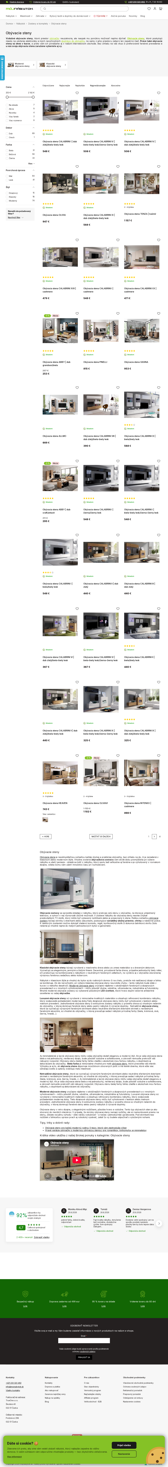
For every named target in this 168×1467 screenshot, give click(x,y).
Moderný (22, 201)
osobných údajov (87, 1351)
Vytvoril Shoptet (155, 1464)
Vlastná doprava (17, 2)
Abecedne (115, 85)
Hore (46, 836)
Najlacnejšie (64, 85)
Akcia (22, 109)
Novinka (22, 113)
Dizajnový (22, 193)
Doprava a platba (52, 1387)
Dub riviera (45, 819)
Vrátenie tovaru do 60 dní (44, 2)
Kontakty (48, 1383)
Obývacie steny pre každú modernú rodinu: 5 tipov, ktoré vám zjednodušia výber (86, 1127)
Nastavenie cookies (132, 1401)
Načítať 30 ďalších (101, 836)
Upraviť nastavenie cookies (68, 1464)
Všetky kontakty (13, 1390)
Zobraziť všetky (42, 1237)
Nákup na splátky (52, 1398)
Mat (22, 176)
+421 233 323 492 (145, 2)
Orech (22, 137)
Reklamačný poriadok (132, 1390)
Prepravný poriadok (132, 1394)
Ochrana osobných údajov (134, 1387)
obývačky (54, 38)
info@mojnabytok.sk (15, 1387)
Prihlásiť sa (84, 1357)
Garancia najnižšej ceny (55, 1394)
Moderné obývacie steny (81, 985)
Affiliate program (91, 1398)
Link (25, 1306)
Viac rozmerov (22, 120)
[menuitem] (11, 16)
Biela (22, 150)
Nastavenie (124, 1454)
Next (159, 1223)
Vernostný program (92, 1390)
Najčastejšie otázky (92, 1394)
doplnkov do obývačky (73, 41)
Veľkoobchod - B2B (93, 1401)
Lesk (22, 180)
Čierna (22, 158)
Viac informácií (14, 1457)
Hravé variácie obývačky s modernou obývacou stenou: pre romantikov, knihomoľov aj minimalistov (95, 1130)
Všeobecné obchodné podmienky (138, 1383)
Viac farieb (22, 116)
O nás (86, 1383)
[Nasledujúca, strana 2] (154, 836)
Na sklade (22, 105)
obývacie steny (119, 1063)
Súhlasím (124, 1445)
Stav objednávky (91, 1387)
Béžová (22, 154)
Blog (47, 1401)
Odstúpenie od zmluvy (133, 1398)
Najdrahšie (80, 85)
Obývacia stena (47, 857)
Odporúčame (48, 85)
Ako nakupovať (51, 1390)
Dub (22, 133)
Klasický (22, 197)
